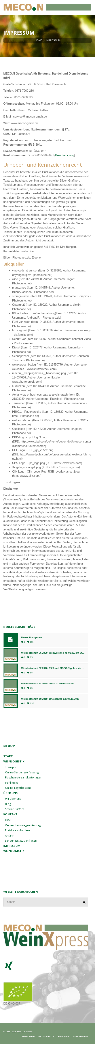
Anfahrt (9, 835)
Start (8, 756)
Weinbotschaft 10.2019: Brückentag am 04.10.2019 (50, 699)
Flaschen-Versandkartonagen (23, 777)
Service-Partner (14, 809)
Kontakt (10, 814)
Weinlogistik (13, 851)
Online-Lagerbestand (18, 788)
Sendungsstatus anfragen (21, 840)
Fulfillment (11, 783)
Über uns (10, 793)
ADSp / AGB (64, 1036)
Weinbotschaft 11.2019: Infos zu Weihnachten (47, 683)
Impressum (11, 846)
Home (38, 40)
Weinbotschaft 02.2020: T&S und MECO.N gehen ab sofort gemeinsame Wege (53, 668)
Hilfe (8, 820)
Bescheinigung (64, 155)
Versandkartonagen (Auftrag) (23, 825)
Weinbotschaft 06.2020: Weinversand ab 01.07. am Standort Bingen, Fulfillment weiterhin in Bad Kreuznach (53, 653)
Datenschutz (46, 1036)
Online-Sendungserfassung (22, 772)
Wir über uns (13, 799)
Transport (11, 767)
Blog (8, 804)
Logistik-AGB (80, 1036)
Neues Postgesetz (31, 637)
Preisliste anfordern (17, 830)
